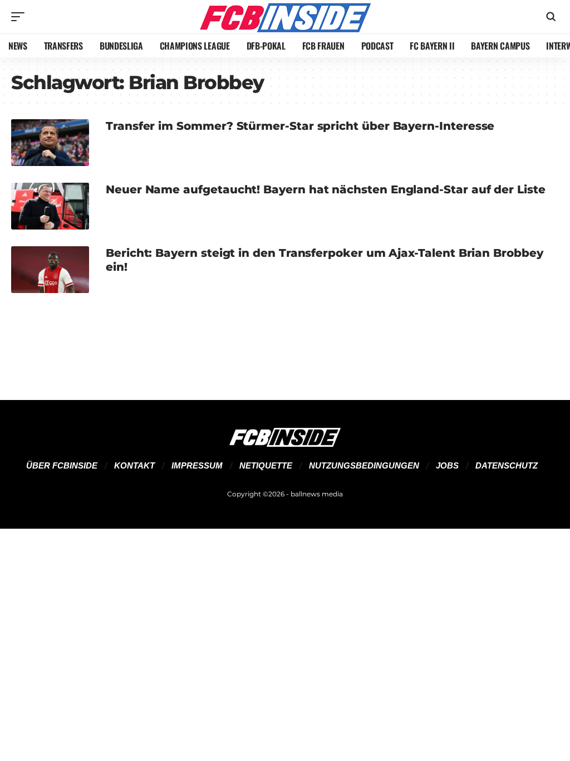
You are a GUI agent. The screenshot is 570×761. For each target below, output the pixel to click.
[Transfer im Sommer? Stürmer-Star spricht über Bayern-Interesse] (50, 142)
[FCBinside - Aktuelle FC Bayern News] (285, 16)
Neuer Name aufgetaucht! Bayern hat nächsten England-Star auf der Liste (326, 189)
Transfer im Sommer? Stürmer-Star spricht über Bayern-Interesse (300, 126)
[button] (20, 16)
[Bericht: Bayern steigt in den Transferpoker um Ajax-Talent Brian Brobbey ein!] (50, 269)
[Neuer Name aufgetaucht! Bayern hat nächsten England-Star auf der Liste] (50, 206)
